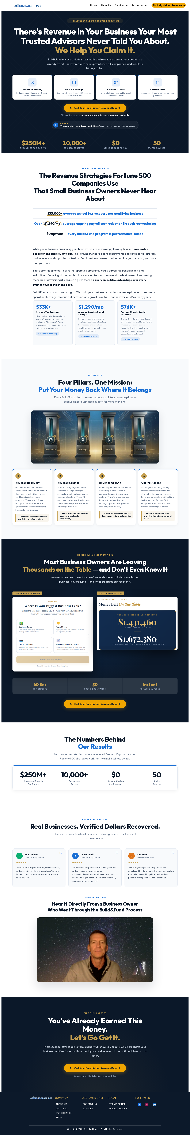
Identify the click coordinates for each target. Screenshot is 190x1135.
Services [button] (120, 5)
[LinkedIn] (155, 1105)
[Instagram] (147, 1105)
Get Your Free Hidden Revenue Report (97, 107)
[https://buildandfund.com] (27, 5)
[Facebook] (139, 1105)
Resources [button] (138, 5)
